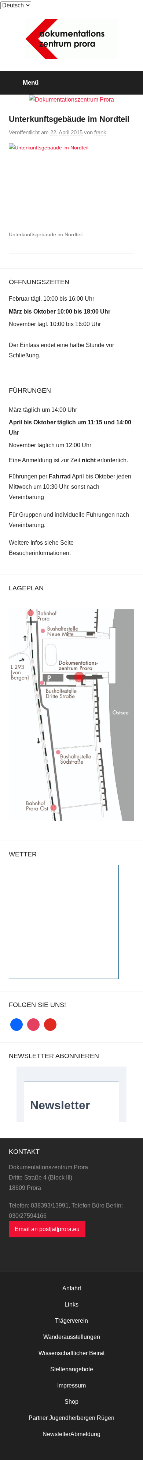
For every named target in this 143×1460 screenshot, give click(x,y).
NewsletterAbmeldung (71, 1434)
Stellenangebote (71, 1369)
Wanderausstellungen (71, 1337)
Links (71, 1304)
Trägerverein (71, 1321)
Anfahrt (71, 1288)
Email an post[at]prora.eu (47, 1229)
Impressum (71, 1385)
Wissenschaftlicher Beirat (71, 1353)
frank (100, 132)
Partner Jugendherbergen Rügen (71, 1418)
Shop (71, 1402)
